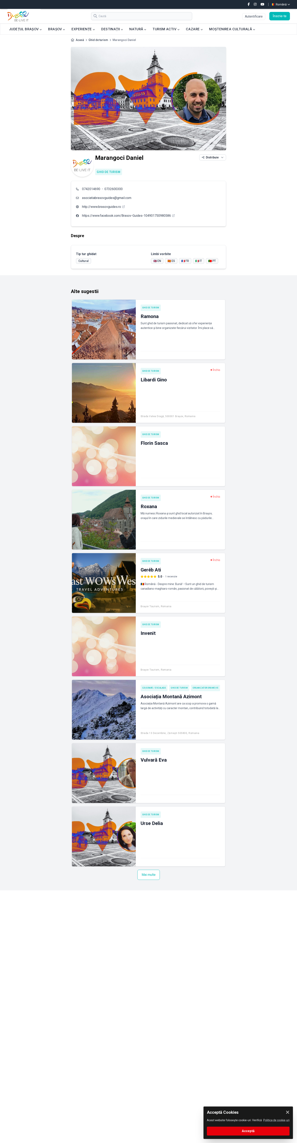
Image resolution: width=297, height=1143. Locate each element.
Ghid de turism (98, 40)
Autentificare (254, 16)
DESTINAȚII (111, 29)
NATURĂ (136, 29)
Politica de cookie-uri (276, 1120)
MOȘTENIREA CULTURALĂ (231, 29)
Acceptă (248, 1131)
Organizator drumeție (205, 688)
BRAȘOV (55, 29)
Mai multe (149, 875)
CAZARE (193, 29)
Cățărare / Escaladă (154, 688)
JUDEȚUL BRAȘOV (24, 29)
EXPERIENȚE (82, 29)
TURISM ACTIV (165, 29)
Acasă (80, 40)
